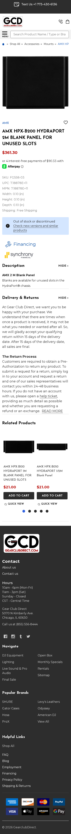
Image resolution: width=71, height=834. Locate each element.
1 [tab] (24, 511)
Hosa (5, 715)
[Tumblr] (20, 636)
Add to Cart (19, 495)
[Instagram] (13, 636)
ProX (5, 721)
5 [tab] (47, 511)
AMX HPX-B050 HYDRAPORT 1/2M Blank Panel (50, 471)
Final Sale (9, 679)
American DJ (47, 715)
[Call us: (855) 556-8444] (60, 21)
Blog (5, 761)
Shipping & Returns (16, 786)
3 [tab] (35, 511)
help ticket (48, 396)
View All (43, 721)
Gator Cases (10, 708)
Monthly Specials (50, 662)
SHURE (7, 702)
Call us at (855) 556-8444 (20, 624)
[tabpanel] (19, 469)
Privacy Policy (12, 779)
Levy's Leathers (49, 702)
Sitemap (44, 675)
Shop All (8, 746)
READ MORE (52, 411)
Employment (11, 767)
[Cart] (67, 21)
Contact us (10, 573)
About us (9, 567)
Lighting (8, 662)
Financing (9, 773)
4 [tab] (41, 511)
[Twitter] (28, 636)
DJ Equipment (12, 655)
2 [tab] (29, 511)
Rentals (43, 668)
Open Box (45, 655)
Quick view (16, 504)
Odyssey (44, 708)
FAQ (5, 754)
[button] (34, 244)
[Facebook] (5, 636)
